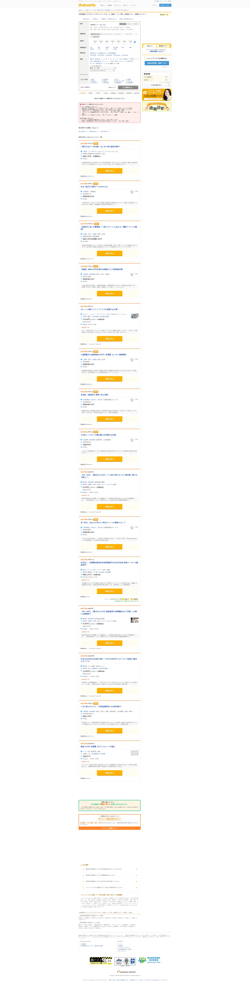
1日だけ (93, 53)
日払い (117, 79)
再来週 (92, 49)
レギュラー (134, 5)
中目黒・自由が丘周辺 (113, 29)
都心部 (127, 935)
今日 (91, 47)
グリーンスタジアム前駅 (108, 484)
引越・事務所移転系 (95, 61)
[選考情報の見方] (157, 85)
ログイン (155, 5)
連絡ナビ (103, 5)
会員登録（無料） (165, 5)
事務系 (86, 191)
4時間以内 (106, 82)
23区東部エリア (134, 935)
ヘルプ (120, 944)
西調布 (90, 924)
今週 (122, 47)
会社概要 (83, 944)
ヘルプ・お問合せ (167, 1)
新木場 (80, 926)
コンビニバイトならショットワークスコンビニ (94, 980)
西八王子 (104, 926)
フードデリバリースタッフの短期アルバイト (102, 936)
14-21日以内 (100, 55)
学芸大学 (98, 928)
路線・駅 (129, 24)
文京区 (126, 917)
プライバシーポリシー (124, 947)
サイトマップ (121, 951)
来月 (107, 49)
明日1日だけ (86, 19)
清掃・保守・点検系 (90, 234)
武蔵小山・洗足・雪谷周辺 (111, 27)
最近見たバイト (163, 46)
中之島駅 (102, 754)
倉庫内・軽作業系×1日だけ (126, 19)
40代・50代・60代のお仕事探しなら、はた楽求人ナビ (123, 980)
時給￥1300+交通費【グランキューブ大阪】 (98, 747)
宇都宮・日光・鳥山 (94, 484)
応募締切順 (129, 93)
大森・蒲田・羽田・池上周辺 (98, 29)
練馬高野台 (125, 924)
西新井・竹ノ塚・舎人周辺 (96, 572)
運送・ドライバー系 (89, 570)
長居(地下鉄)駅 (104, 316)
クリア (137, 59)
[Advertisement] (110, 792)
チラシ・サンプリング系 (115, 59)
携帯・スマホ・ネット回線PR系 (124, 61)
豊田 (80, 924)
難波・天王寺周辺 (93, 316)
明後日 (107, 47)
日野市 (80, 917)
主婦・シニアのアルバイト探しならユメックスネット (154, 980)
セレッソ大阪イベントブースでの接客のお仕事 (99, 309)
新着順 (90, 93)
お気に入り (126, 5)
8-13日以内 (93, 55)
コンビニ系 (106, 63)
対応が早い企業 (120, 81)
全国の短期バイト (105, 131)
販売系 (85, 666)
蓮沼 (86, 928)
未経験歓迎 (130, 82)
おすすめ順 (82, 93)
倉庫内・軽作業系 (95, 59)
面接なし (94, 81)
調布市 (94, 917)
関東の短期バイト (94, 131)
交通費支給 (118, 82)
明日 (99, 47)
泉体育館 (115, 926)
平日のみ (129, 81)
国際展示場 (96, 926)
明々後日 (115, 47)
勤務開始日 (113, 93)
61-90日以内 (124, 55)
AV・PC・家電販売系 (96, 63)
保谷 (109, 926)
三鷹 (85, 924)
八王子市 (81, 919)
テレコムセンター (116, 924)
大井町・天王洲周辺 (124, 27)
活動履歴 (109, 5)
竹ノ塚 (80, 928)
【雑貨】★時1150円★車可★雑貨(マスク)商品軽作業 (102, 269)
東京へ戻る (103, 25)
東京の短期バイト (83, 131)
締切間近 (106, 79)
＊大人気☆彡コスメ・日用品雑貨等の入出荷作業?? (101, 707)
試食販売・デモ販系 (128, 59)
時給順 (98, 93)
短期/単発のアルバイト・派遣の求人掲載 (92, 946)
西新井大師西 (98, 924)
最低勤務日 (121, 93)
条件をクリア (112, 87)
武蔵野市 (87, 917)
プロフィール (117, 5)
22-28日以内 (108, 55)
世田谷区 (107, 917)
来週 (130, 47)
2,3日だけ (102, 53)
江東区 (114, 917)
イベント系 (104, 59)
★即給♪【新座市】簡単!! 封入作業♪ (95, 395)
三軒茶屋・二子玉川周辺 (126, 29)
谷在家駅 (108, 572)
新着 (93, 79)
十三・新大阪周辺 (93, 754)
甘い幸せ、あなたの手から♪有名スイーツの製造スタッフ (103, 523)
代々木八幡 (123, 926)
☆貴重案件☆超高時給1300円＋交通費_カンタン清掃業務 (103, 355)
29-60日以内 (116, 55)
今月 (99, 49)
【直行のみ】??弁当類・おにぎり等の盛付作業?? (100, 147)
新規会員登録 (153, 51)
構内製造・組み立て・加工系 (93, 399)
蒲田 (91, 928)
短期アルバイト (146, 936)
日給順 (105, 93)
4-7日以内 (112, 53)
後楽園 (132, 924)
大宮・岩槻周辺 (92, 668)
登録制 (129, 79)
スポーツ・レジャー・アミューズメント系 (96, 314)
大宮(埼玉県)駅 (103, 668)
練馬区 (120, 917)
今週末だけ (95, 19)
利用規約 (120, 946)
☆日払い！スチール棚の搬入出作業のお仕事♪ (99, 435)
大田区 (133, 917)
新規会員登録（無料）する (156, 63)
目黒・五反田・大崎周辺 (97, 27)
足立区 (100, 917)
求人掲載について (159, 1)
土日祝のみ (95, 82)
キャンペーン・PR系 (108, 61)
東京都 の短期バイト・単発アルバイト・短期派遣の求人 (92, 935)
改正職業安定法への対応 (124, 949)
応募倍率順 (136, 93)
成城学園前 (106, 924)
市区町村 (136, 24)
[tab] (149, 46)
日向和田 (131, 926)
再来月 (115, 49)
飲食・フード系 (89, 151)
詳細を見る (109, 171)
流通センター (87, 926)
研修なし (106, 81)
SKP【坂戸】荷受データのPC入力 (94, 187)
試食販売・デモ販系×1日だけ (109, 19)
